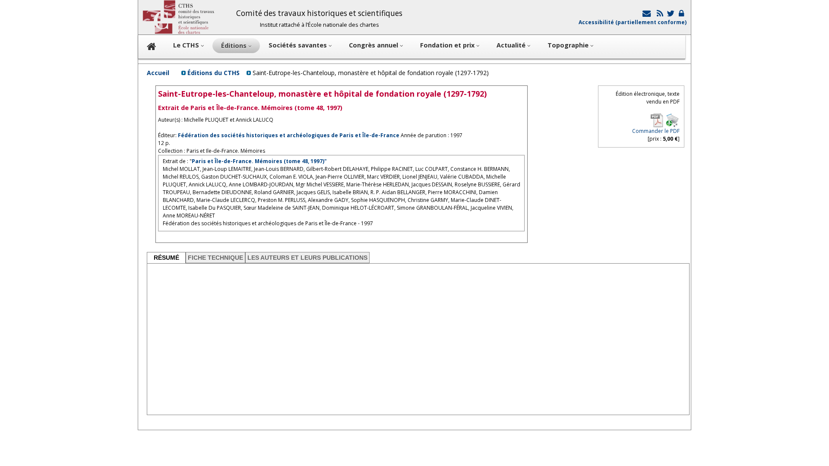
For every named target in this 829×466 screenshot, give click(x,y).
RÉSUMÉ (166, 257)
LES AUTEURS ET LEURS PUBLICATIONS (307, 257)
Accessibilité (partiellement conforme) (633, 22)
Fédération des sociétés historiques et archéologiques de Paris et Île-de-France (288, 135)
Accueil (158, 73)
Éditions (234, 45)
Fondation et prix (448, 45)
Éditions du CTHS (213, 73)
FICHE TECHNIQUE (215, 257)
